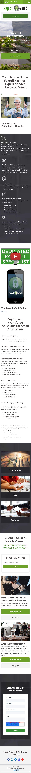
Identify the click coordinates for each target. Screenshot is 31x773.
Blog (15, 495)
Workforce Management (13, 644)
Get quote (15, 618)
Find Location (15, 56)
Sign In (29, 2)
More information (15, 612)
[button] (14, 67)
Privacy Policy (15, 766)
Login (15, 49)
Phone (25, 2)
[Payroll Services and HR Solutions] (15, 8)
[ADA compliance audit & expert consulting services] (15, 770)
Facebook (8, 759)
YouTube (22, 759)
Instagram (19, 759)
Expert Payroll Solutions (14, 598)
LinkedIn (12, 759)
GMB (15, 759)
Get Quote (15, 16)
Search (15, 566)
